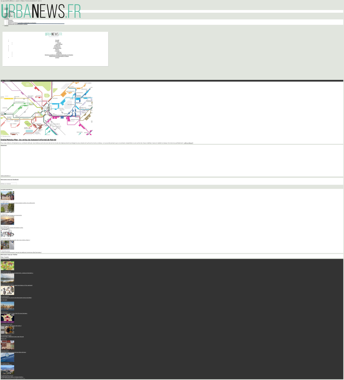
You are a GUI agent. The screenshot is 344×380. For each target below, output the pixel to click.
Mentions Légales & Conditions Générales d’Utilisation (22, 22)
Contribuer (11, 21)
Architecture (7, 14)
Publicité (10, 20)
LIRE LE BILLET (188, 143)
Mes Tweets (5, 257)
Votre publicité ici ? (6, 175)
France (10, 10)
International (11, 12)
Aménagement (8, 16)
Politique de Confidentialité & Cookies (17, 24)
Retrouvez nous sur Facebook (10, 179)
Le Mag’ (6, 9)
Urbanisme (7, 13)
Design (6, 17)
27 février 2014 (5, 136)
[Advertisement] (172, 74)
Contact (6, 25)
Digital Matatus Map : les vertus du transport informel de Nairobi (28, 140)
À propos (6, 18)
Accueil (6, 8)
